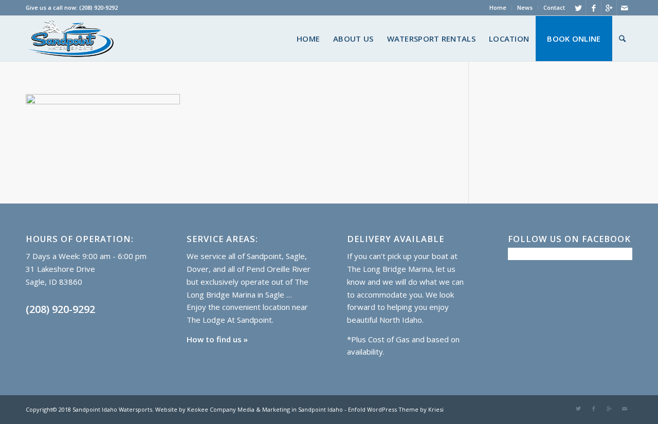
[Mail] (624, 7)
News (525, 7)
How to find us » (217, 339)
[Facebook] (593, 7)
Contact (554, 7)
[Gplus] (608, 7)
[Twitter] (578, 7)
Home (497, 7)
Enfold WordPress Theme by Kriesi (396, 409)
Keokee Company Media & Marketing (238, 409)
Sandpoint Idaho (320, 409)
